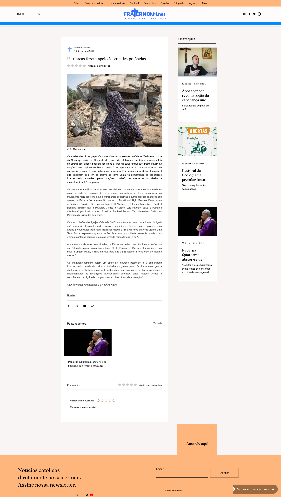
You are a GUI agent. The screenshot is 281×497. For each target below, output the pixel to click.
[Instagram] (244, 14)
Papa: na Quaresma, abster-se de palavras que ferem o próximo (87, 363)
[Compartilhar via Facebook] (68, 305)
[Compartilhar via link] (92, 305)
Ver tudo (157, 323)
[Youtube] (259, 14)
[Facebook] (249, 14)
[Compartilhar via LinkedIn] (84, 305)
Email (159, 469)
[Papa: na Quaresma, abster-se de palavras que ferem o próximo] (88, 342)
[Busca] (39, 14)
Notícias (71, 295)
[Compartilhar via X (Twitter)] (76, 305)
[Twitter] (254, 14)
